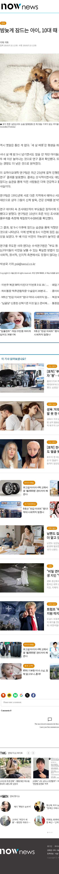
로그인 (49, 846)
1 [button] (47, 832)
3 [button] (51, 832)
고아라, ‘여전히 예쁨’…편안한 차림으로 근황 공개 (21, 822)
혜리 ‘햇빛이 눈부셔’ (22, 806)
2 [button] (49, 832)
